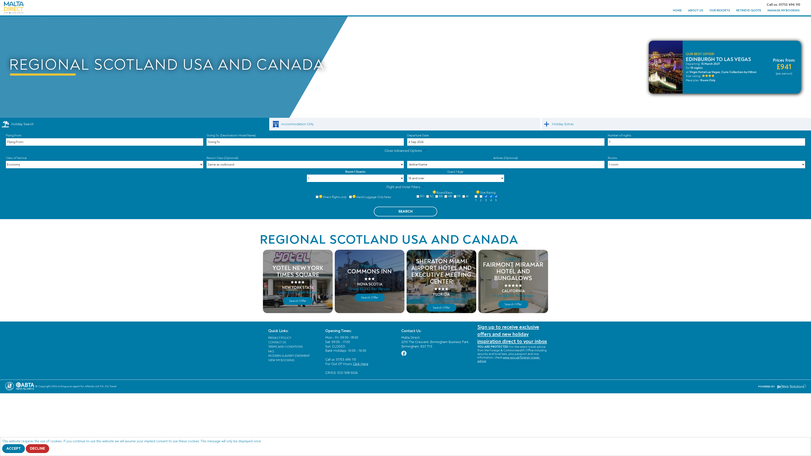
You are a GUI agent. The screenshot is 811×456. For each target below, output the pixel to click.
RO (422, 196)
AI (467, 196)
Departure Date (418, 135)
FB (459, 196)
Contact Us (277, 342)
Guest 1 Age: (455, 172)
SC (432, 196)
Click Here (360, 364)
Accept (13, 448)
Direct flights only (335, 197)
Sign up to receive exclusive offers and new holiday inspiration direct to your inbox (512, 334)
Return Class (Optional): (223, 158)
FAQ (271, 351)
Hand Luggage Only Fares (373, 197)
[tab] (134, 124)
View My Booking (281, 360)
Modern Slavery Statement (289, 356)
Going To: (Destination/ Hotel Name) (231, 135)
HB (450, 196)
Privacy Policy (279, 338)
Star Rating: (488, 192)
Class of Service (16, 158)
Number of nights (619, 135)
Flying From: (14, 135)
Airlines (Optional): (505, 158)
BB (441, 196)
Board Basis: (445, 192)
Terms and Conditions (285, 347)
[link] (405, 124)
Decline (37, 448)
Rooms (612, 158)
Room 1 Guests (355, 172)
